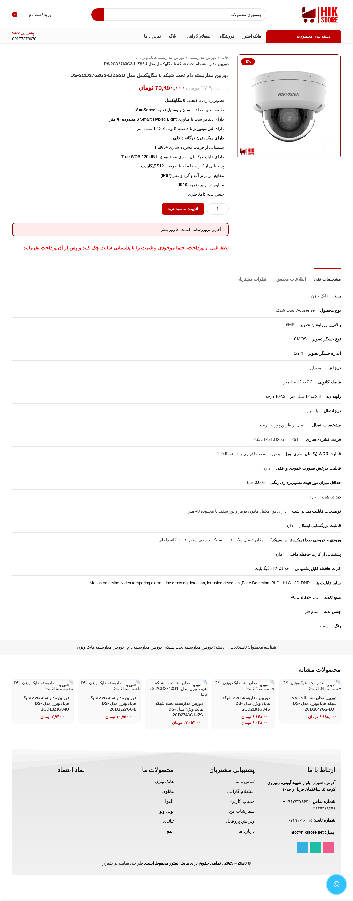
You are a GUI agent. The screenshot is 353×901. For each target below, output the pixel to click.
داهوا (169, 801)
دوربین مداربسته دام (144, 647)
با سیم (312, 410)
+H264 (294, 439)
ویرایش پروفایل (240, 821)
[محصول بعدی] (15, 60)
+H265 (280, 439)
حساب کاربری (241, 801)
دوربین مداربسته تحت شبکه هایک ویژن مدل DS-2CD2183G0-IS (246, 703)
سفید (324, 625)
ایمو (170, 831)
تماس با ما (245, 781)
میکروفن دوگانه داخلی (177, 539)
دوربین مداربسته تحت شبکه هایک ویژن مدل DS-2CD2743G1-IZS (179, 709)
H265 (255, 439)
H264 (267, 439)
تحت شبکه (285, 310)
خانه (225, 57)
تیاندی (168, 821)
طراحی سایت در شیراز (123, 863)
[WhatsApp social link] (315, 847)
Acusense (305, 310)
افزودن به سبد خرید (183, 209)
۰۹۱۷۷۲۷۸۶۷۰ (298, 801)
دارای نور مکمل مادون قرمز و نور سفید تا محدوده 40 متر (237, 511)
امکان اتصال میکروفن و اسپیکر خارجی (232, 539)
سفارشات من (242, 811)
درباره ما (247, 831)
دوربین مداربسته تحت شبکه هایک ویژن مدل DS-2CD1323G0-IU (45, 703)
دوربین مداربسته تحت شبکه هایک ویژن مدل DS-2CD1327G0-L (112, 703)
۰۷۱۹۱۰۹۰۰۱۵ (300, 820)
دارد (266, 468)
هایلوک (168, 791)
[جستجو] (97, 14)
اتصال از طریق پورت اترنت (283, 425)
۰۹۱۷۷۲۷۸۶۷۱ (323, 808)
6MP (290, 324)
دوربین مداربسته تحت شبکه (189, 647)
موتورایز (316, 367)
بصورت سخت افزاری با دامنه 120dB (248, 453)
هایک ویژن (320, 296)
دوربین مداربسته (202, 57)
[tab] (327, 276)
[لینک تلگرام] (302, 847)
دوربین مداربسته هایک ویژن (161, 57)
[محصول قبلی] (26, 60)
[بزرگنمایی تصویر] (330, 147)
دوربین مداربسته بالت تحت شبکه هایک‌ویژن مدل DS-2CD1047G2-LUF (313, 703)
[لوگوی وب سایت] (320, 14)
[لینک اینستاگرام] (328, 847)
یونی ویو (166, 811)
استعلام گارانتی (241, 791)
